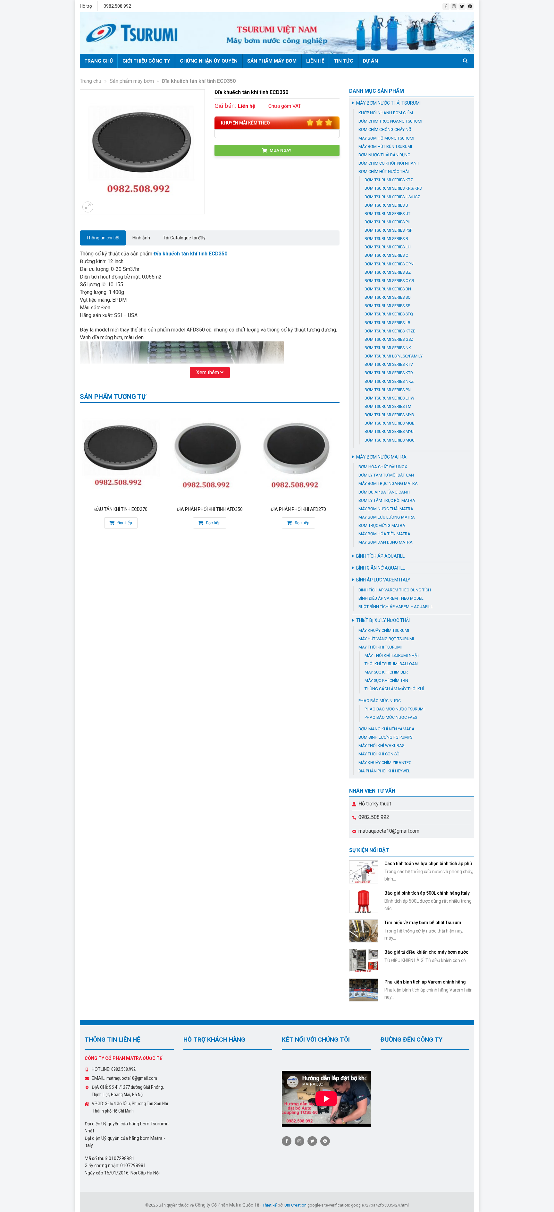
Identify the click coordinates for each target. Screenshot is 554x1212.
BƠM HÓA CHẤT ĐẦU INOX (382, 466)
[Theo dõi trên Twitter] (462, 6)
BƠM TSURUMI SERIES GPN (389, 264)
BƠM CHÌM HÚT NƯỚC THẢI (383, 171)
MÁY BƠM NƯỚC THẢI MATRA (385, 508)
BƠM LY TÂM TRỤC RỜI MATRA (386, 500)
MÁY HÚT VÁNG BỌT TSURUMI (386, 638)
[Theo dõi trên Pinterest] (470, 6)
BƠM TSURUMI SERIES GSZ (389, 339)
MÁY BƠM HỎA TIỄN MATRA (384, 533)
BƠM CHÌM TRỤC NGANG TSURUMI (390, 121)
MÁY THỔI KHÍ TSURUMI (380, 647)
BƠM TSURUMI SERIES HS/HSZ (392, 196)
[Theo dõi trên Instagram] (453, 6)
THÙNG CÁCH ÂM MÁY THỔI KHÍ (394, 688)
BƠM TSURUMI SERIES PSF (388, 230)
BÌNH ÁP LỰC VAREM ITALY (383, 579)
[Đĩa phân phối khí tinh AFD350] (209, 454)
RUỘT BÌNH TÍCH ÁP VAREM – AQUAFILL (395, 606)
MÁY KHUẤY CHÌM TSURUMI (383, 630)
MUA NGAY (280, 150)
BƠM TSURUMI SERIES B (386, 238)
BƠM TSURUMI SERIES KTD (389, 372)
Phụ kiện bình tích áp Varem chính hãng (425, 981)
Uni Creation (295, 1205)
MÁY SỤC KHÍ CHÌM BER (386, 672)
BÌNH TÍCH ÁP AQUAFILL (380, 556)
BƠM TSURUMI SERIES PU (387, 221)
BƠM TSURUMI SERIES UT (387, 213)
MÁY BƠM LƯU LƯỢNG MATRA (386, 517)
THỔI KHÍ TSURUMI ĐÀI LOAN (391, 663)
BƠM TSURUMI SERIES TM (388, 406)
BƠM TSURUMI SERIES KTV (389, 364)
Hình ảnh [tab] (141, 237)
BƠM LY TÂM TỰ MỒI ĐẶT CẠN (386, 475)
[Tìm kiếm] (466, 60)
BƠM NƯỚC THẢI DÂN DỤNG (384, 154)
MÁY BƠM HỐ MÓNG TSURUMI (386, 138)
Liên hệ (315, 61)
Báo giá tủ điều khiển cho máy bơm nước (426, 952)
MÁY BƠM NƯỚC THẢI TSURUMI (388, 103)
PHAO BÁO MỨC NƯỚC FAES (391, 717)
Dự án (370, 61)
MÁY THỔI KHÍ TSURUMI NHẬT (392, 655)
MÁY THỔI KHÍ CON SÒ (378, 754)
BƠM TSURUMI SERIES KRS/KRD (393, 188)
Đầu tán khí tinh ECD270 (120, 509)
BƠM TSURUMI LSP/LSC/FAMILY (394, 356)
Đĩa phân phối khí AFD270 (298, 509)
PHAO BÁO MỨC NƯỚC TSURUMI (394, 709)
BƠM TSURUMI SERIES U (386, 205)
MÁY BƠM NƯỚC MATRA (381, 457)
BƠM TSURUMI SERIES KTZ (389, 179)
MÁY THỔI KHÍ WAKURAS (381, 745)
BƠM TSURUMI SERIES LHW (389, 398)
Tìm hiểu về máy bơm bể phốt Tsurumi (423, 922)
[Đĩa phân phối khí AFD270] (298, 454)
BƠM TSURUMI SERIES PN (388, 389)
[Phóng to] (87, 207)
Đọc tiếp (124, 522)
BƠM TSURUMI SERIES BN (388, 289)
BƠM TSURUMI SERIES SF (387, 305)
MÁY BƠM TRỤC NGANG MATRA (388, 483)
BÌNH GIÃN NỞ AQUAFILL (380, 568)
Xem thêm (208, 372)
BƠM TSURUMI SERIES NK (388, 347)
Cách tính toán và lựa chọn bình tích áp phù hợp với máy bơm (428, 866)
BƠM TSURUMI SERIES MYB (389, 414)
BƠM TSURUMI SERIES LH (388, 247)
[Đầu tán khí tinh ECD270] (121, 454)
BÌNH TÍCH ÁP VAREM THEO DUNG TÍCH (394, 590)
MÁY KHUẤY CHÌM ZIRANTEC (384, 762)
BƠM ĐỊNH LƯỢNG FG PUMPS (385, 737)
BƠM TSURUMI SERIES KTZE (390, 331)
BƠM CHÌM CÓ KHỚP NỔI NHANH (388, 163)
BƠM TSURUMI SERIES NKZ (389, 381)
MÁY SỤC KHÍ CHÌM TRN (386, 680)
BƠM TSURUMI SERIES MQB (390, 423)
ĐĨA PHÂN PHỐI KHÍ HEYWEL (384, 771)
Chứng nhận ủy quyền (209, 61)
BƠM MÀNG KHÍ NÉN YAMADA (386, 728)
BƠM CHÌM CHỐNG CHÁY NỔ (384, 129)
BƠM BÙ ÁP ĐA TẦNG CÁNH (384, 492)
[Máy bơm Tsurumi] (277, 33)
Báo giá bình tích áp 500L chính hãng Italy (427, 893)
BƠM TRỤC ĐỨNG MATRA (381, 525)
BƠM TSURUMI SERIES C (386, 255)
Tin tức (343, 61)
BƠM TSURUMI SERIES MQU (390, 440)
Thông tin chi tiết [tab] (103, 237)
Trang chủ (98, 61)
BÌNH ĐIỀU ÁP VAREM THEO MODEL (391, 598)
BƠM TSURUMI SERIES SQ (388, 297)
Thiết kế (270, 1205)
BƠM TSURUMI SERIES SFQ (389, 314)
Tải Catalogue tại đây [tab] (184, 237)
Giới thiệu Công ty (146, 61)
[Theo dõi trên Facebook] (445, 6)
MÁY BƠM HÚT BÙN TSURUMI (385, 146)
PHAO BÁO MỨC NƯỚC (379, 700)
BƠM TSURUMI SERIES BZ (388, 272)
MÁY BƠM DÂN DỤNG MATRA (385, 542)
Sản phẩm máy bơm (272, 61)
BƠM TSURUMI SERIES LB (387, 322)
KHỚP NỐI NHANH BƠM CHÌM (385, 112)
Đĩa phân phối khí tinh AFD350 (210, 509)
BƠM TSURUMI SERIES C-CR (389, 280)
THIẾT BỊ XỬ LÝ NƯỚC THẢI (383, 620)
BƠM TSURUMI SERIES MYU (389, 431)
